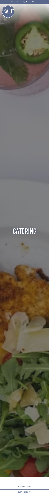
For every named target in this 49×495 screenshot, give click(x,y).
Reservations (24, 486)
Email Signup (24, 492)
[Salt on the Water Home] (8, 11)
